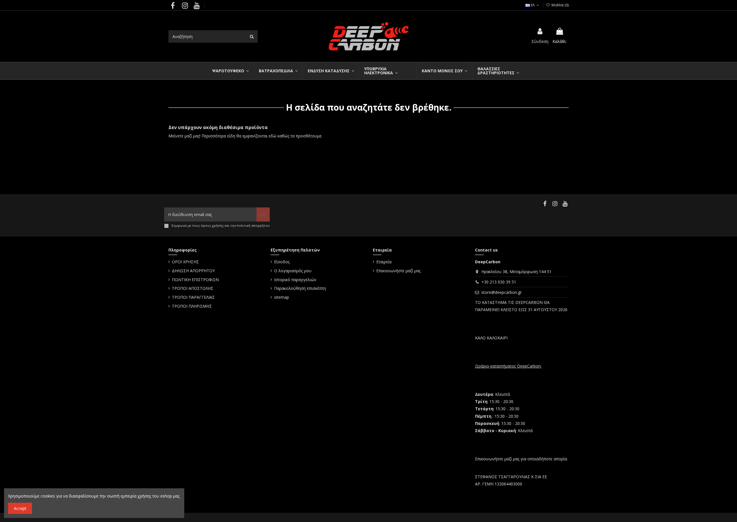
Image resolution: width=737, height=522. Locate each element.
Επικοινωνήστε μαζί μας (398, 270)
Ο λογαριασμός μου (292, 270)
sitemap (281, 297)
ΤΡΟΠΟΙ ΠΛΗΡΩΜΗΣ (192, 306)
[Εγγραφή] (263, 214)
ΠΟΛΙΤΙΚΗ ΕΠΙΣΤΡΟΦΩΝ (195, 279)
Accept (20, 508)
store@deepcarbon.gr (501, 292)
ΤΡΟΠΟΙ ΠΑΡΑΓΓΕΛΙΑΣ (193, 297)
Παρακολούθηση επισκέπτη (300, 288)
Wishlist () (559, 5)
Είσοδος (282, 261)
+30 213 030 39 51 (498, 282)
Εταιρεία (384, 261)
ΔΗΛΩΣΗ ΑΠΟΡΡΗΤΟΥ (193, 270)
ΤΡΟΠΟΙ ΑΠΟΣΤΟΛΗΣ (192, 288)
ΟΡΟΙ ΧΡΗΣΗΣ (185, 261)
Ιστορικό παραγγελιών (295, 279)
